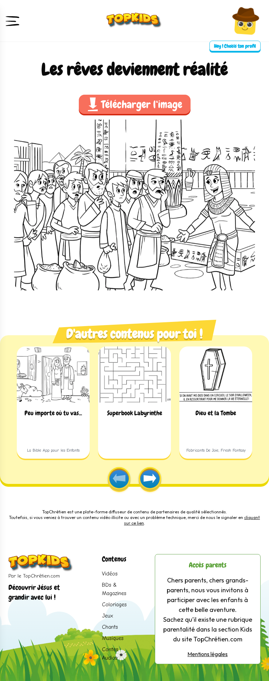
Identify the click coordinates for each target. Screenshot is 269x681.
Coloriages (114, 604)
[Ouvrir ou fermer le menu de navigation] (13, 21)
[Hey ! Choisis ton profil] (245, 21)
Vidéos (110, 574)
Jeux (107, 616)
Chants (110, 627)
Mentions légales (207, 654)
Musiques (113, 638)
